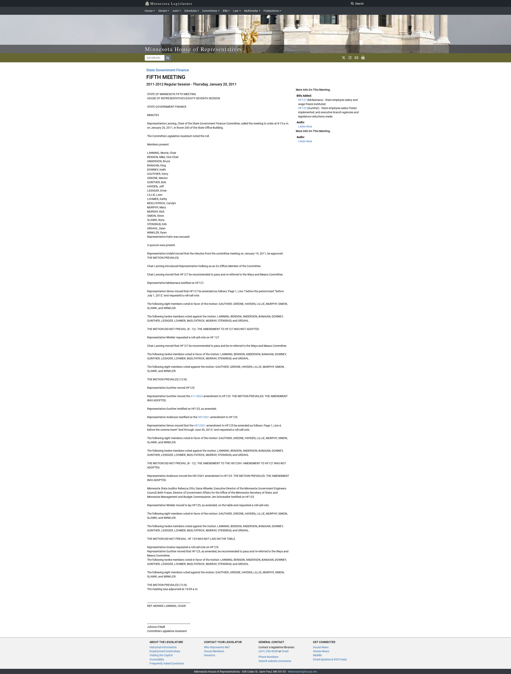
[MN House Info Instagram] (350, 58)
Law (236, 10)
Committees (209, 10)
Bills (225, 10)
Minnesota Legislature (171, 3)
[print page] (363, 58)
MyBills (317, 655)
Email (285, 651)
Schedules (190, 10)
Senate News (321, 651)
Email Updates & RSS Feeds (330, 659)
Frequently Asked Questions (167, 663)
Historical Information (163, 647)
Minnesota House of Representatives (194, 49)
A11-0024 (197, 396)
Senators (209, 655)
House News (321, 647)
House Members (214, 651)
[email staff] (356, 58)
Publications (271, 10)
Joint (175, 10)
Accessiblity (157, 659)
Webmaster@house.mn (302, 671)
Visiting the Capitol (161, 655)
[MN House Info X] (343, 58)
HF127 (302, 99)
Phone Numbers (268, 656)
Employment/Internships (165, 651)
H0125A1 (204, 417)
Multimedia (251, 10)
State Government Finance (167, 70)
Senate (162, 10)
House (149, 10)
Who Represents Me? (217, 647)
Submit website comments (274, 661)
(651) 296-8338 (268, 651)
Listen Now (305, 126)
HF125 (302, 108)
